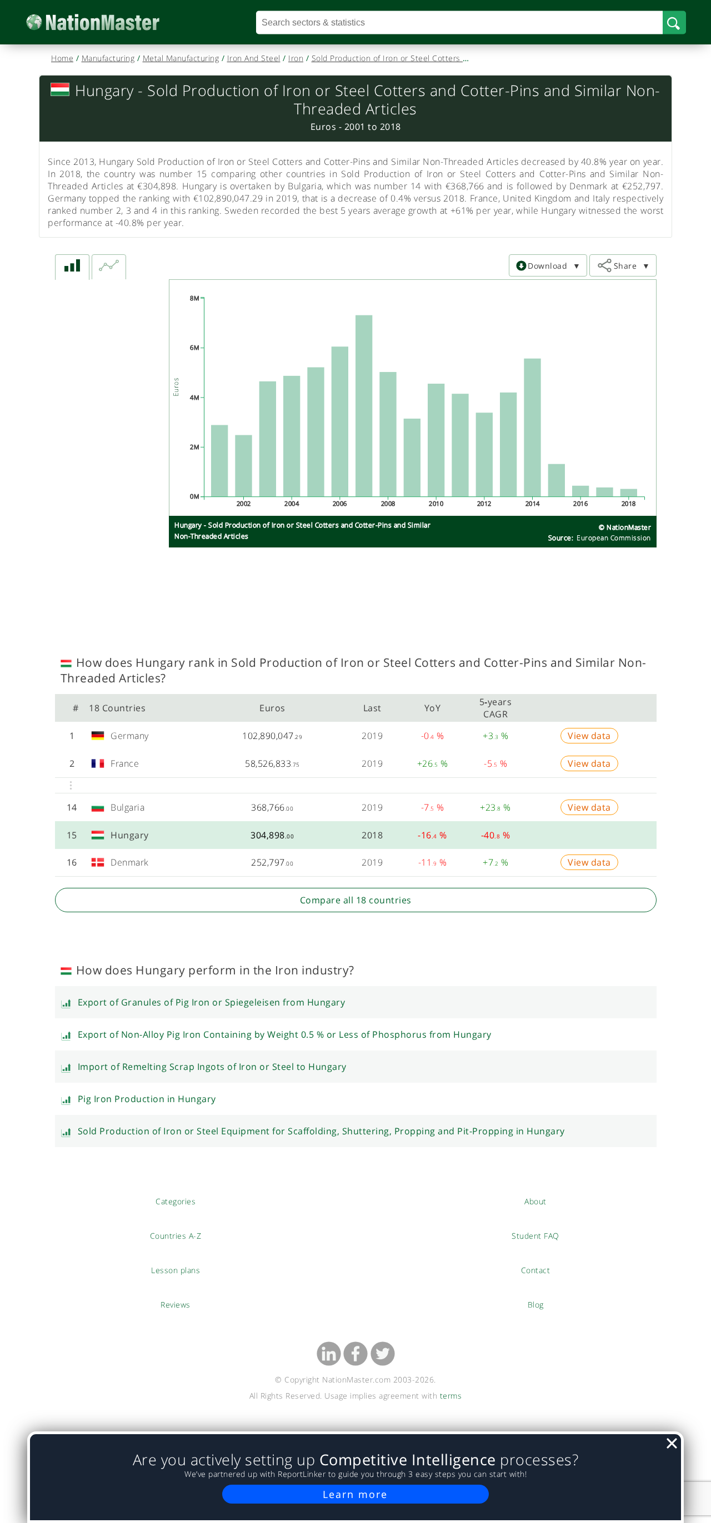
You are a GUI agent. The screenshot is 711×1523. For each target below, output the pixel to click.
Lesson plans (176, 1270)
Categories (175, 1201)
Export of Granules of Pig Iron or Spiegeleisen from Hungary (212, 1002)
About (535, 1201)
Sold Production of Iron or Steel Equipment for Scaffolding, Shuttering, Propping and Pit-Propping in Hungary (321, 1131)
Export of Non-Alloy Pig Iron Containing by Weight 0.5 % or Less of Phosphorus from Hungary (285, 1034)
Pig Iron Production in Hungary (147, 1099)
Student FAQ (535, 1235)
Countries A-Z (175, 1235)
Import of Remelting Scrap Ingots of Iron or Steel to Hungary (212, 1066)
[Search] (674, 22)
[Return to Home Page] (109, 22)
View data (589, 736)
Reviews (175, 1304)
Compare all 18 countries (356, 900)
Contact (535, 1270)
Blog (536, 1304)
